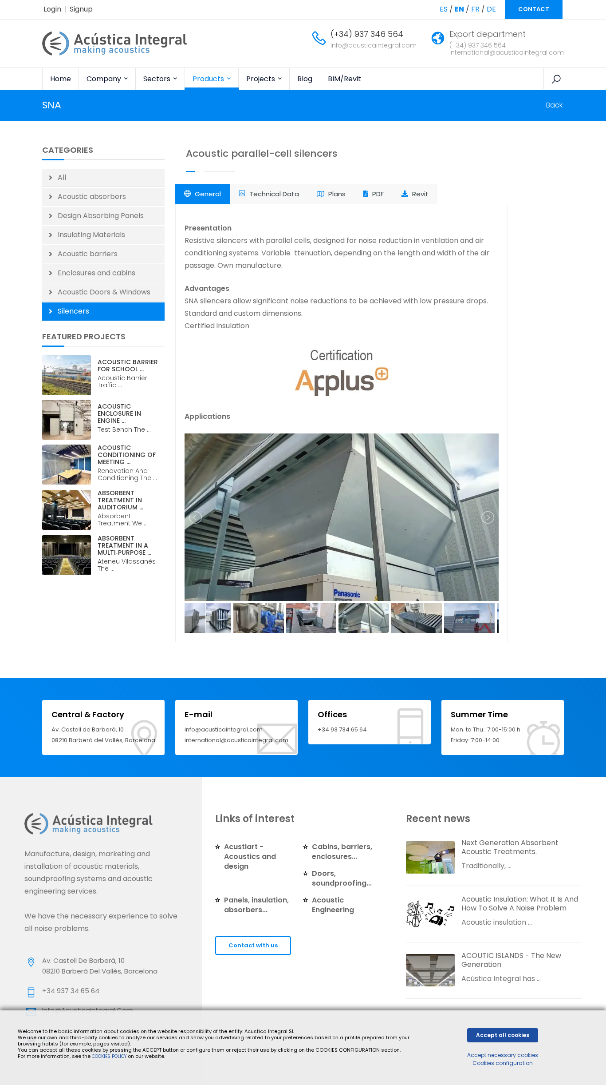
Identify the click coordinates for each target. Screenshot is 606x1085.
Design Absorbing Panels (101, 216)
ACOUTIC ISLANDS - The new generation (511, 960)
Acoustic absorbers (92, 196)
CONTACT (533, 9)
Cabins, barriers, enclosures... (342, 852)
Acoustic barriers (88, 254)
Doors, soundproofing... (342, 878)
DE (491, 9)
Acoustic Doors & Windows (104, 292)
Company (105, 79)
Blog (304, 79)
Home (60, 79)
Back (554, 105)
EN (459, 9)
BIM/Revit (344, 79)
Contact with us (253, 945)
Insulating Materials (91, 235)
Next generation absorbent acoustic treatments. (510, 847)
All (62, 177)
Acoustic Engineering (333, 905)
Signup (81, 9)
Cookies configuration (502, 1063)
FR (475, 9)
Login (52, 9)
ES (444, 9)
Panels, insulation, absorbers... (256, 905)
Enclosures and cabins (96, 273)
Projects (261, 79)
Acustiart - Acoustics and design (250, 856)
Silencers (73, 311)
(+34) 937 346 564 (367, 34)
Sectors (157, 79)
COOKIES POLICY (110, 1056)
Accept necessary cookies (502, 1055)
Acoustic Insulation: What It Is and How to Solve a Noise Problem (519, 903)
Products (209, 79)
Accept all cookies (502, 1035)
